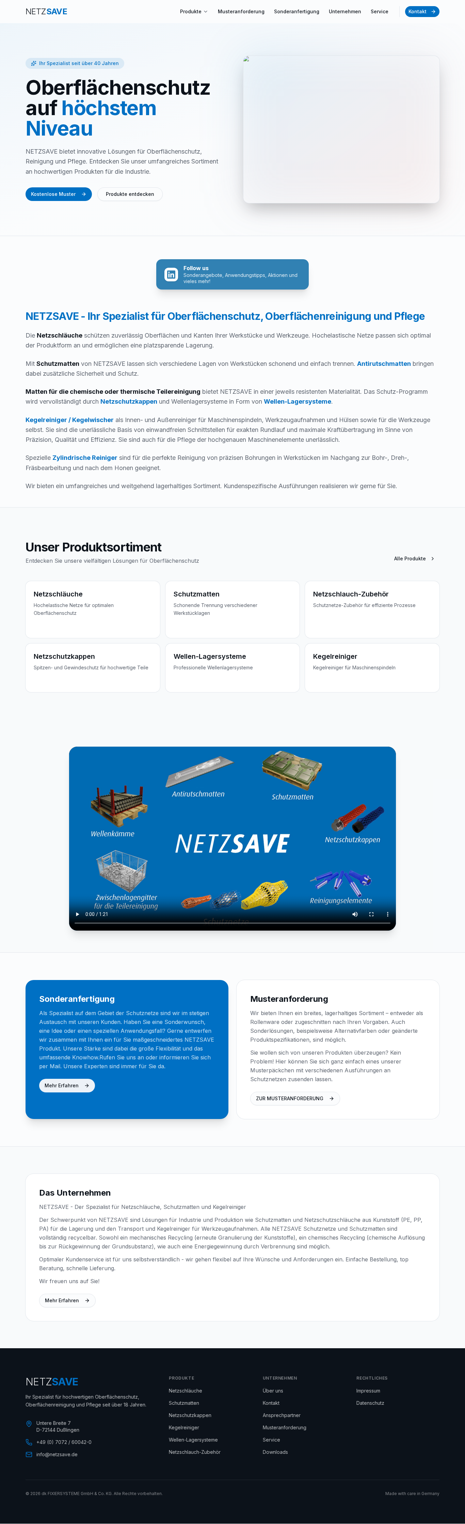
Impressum (368, 1391)
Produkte (191, 11)
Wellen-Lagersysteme (193, 1440)
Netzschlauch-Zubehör (195, 1452)
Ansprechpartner (282, 1415)
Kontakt (417, 11)
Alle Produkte (410, 558)
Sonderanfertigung (296, 11)
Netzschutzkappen (190, 1415)
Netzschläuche (185, 1391)
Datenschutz (370, 1403)
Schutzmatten (184, 1403)
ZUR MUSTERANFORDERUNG (289, 1098)
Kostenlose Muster (53, 194)
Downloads (275, 1452)
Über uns (273, 1391)
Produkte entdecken (130, 194)
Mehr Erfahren (62, 1085)
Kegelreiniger (184, 1427)
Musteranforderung (241, 11)
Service (379, 11)
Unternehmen (345, 11)
